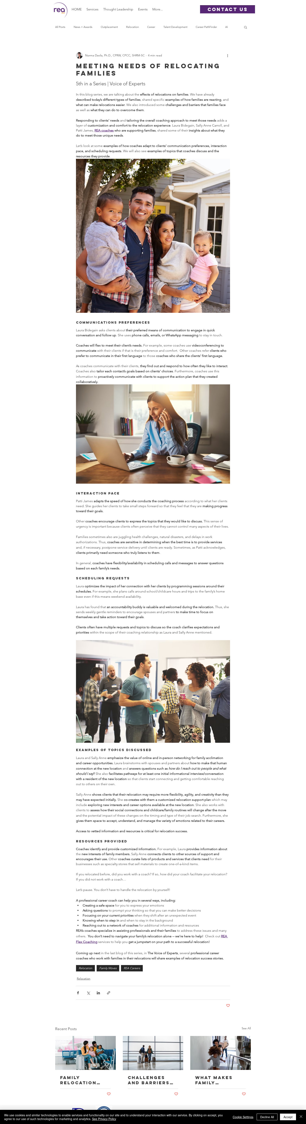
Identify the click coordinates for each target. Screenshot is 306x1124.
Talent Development (175, 27)
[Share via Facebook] (78, 993)
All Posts (60, 27)
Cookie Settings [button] (243, 1117)
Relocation (132, 27)
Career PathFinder (206, 27)
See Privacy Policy (104, 1119)
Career (151, 27)
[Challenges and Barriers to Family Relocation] (153, 1053)
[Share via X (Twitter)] (88, 993)
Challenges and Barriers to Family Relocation (149, 1080)
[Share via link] (109, 993)
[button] (92, 9)
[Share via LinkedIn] (98, 993)
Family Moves (108, 968)
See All (246, 1028)
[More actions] (227, 55)
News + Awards (83, 27)
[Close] (301, 1117)
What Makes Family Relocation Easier (214, 1080)
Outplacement (109, 27)
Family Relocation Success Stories (78, 1080)
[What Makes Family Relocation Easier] (220, 1053)
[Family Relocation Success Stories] (85, 1053)
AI (226, 27)
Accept (288, 1117)
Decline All (267, 1117)
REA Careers (132, 968)
